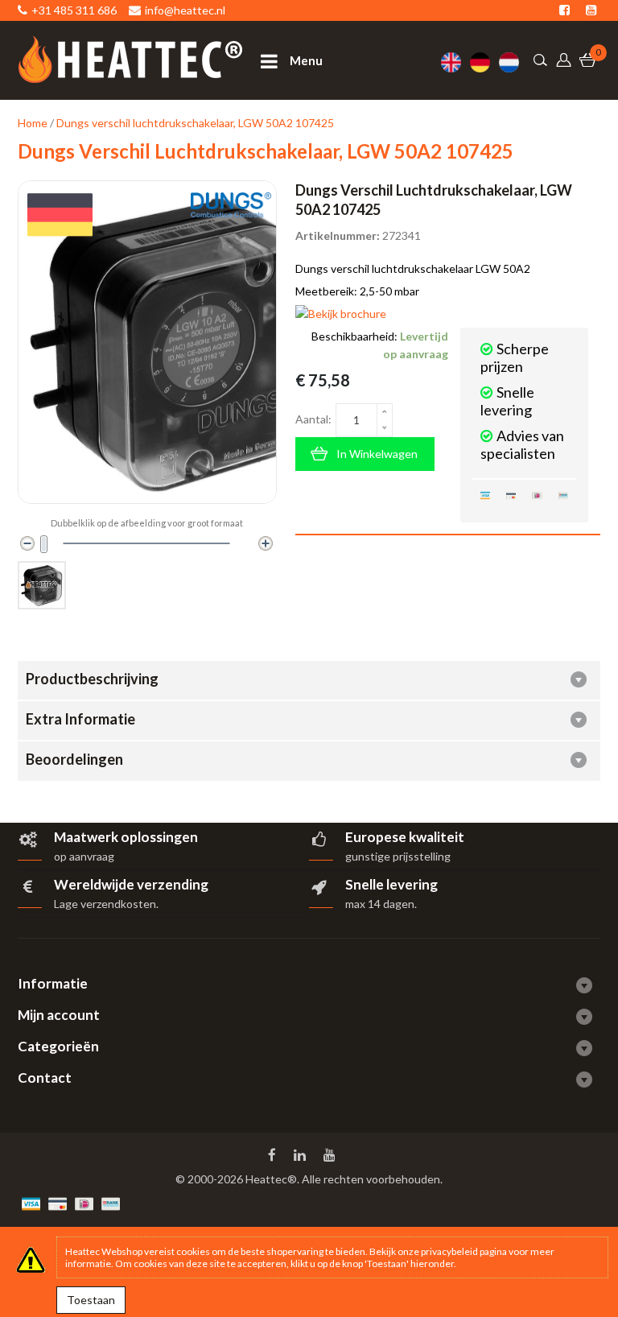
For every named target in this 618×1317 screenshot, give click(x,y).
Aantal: (313, 419)
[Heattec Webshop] (130, 59)
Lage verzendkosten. (106, 903)
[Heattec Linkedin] (301, 1155)
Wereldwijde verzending (131, 884)
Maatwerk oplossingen (126, 836)
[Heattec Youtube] (331, 1155)
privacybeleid (449, 1251)
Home (32, 123)
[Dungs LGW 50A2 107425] (42, 585)
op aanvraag (84, 856)
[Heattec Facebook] (273, 1155)
